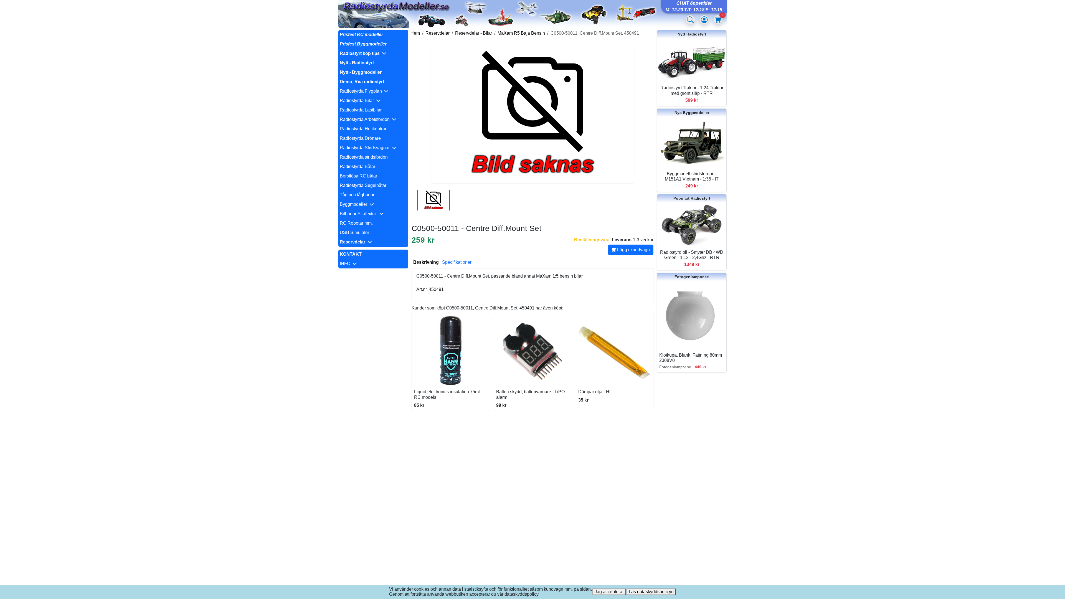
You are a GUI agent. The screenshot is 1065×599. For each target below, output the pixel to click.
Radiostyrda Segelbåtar (363, 185)
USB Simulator (354, 232)
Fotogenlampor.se (691, 277)
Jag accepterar (609, 591)
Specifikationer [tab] (456, 262)
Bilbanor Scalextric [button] (359, 213)
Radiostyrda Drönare (360, 138)
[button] (373, 53)
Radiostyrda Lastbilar (361, 110)
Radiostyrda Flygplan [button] (362, 91)
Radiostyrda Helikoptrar (363, 128)
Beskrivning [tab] (426, 262)
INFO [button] (346, 263)
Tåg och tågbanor (357, 194)
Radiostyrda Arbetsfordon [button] (366, 119)
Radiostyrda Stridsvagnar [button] (366, 147)
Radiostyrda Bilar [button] (358, 100)
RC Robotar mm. (356, 223)
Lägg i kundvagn (633, 249)
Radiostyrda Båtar (357, 166)
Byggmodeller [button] (354, 204)
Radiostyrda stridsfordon (364, 157)
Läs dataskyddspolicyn (651, 591)
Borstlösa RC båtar (358, 176)
